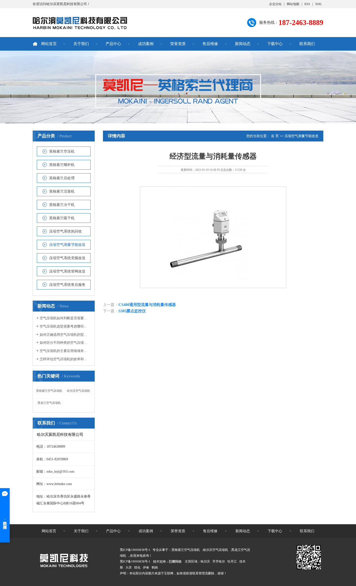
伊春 (146, 567)
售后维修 (210, 44)
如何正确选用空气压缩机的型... (63, 334)
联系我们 (307, 44)
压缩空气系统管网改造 (67, 271)
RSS (307, 4)
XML (318, 4)
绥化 (137, 567)
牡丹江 (232, 561)
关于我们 (81, 44)
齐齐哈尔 (218, 561)
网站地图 (293, 4)
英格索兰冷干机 (62, 205)
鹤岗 (155, 567)
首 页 (275, 136)
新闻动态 (242, 44)
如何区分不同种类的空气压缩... (63, 342)
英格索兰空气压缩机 (49, 390)
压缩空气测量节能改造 (67, 245)
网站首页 (49, 44)
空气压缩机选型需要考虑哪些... (63, 326)
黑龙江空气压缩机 (49, 403)
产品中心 (113, 44)
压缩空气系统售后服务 (67, 285)
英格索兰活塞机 (62, 191)
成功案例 (146, 44)
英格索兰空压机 (62, 151)
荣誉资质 (178, 44)
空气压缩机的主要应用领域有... (63, 351)
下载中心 (275, 44)
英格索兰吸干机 (62, 218)
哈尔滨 (205, 561)
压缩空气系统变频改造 (67, 258)
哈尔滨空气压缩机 (78, 390)
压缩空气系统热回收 (65, 231)
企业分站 (275, 4)
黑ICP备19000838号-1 (135, 561)
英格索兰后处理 (62, 178)
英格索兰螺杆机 (62, 165)
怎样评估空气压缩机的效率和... (63, 359)
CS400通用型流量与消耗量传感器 (147, 305)
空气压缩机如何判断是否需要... (63, 318)
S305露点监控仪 (132, 311)
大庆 (128, 567)
